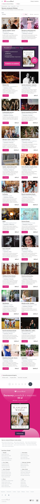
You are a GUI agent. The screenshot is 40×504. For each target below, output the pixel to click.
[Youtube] (9, 495)
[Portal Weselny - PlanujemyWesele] (9, 1)
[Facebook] (2, 495)
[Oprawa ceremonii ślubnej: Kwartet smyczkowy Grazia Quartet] (29, 187)
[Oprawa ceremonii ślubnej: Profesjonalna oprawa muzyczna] (10, 105)
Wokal (3, 12)
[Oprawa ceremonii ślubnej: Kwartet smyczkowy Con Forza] (29, 105)
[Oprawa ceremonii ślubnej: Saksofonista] (10, 296)
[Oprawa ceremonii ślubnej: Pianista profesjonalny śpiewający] (29, 268)
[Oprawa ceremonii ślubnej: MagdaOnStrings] (29, 132)
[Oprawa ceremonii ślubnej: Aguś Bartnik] (29, 241)
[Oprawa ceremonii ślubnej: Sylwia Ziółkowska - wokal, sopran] (29, 323)
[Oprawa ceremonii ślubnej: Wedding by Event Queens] (10, 268)
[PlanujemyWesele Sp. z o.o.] (6, 499)
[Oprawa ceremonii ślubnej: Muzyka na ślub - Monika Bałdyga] (29, 296)
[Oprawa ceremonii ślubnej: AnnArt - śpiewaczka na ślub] (10, 159)
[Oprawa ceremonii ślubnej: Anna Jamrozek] (10, 241)
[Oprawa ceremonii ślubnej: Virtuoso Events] (29, 214)
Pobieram (20, 433)
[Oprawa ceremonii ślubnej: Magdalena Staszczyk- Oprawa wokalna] (10, 350)
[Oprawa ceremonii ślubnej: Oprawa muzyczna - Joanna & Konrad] (29, 77)
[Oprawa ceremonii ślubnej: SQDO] (10, 214)
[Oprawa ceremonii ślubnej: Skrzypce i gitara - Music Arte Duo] (10, 132)
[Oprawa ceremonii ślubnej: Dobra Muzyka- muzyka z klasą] (29, 159)
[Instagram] (5, 495)
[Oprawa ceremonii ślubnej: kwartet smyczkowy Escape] (10, 323)
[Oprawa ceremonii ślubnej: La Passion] (10, 187)
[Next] (30, 384)
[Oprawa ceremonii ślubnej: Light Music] (29, 350)
